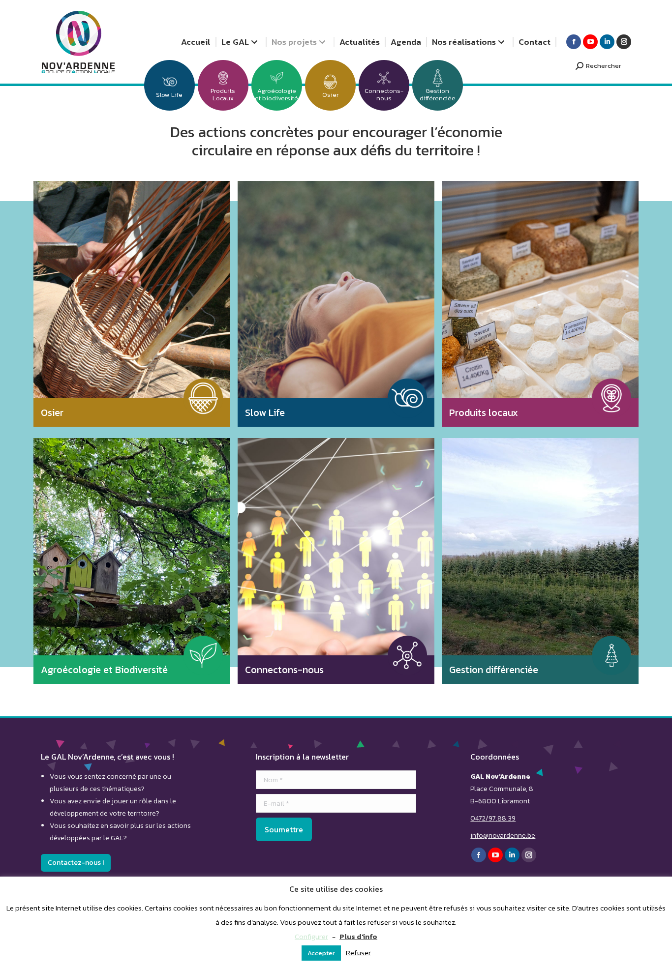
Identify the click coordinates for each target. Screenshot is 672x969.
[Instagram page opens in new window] (623, 41)
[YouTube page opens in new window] (590, 41)
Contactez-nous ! (76, 862)
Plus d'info (358, 936)
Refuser (358, 952)
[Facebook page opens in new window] (573, 41)
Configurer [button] (311, 936)
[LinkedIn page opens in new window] (607, 41)
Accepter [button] (321, 953)
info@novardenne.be (502, 835)
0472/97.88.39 (493, 818)
